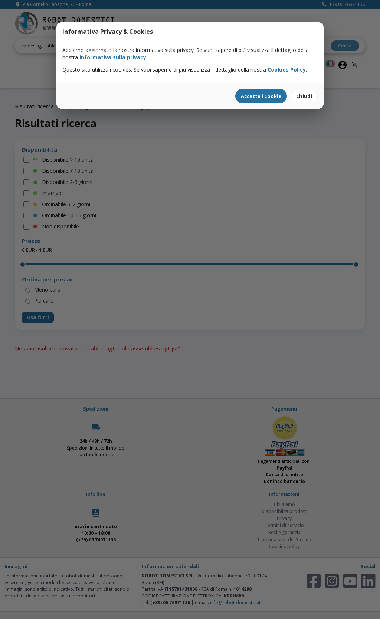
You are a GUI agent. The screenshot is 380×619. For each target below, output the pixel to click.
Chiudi (304, 96)
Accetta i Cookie (261, 96)
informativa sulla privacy (112, 57)
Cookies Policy (287, 69)
